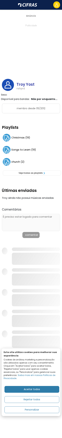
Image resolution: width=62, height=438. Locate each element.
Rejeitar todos (32, 399)
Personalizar (32, 409)
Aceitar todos (32, 389)
